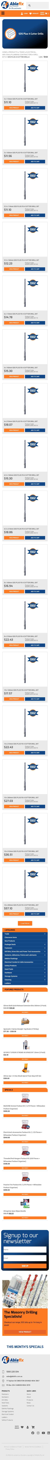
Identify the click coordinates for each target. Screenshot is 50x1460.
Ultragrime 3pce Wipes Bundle (14, 1211)
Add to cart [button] (35, 108)
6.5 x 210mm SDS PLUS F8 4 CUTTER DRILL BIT (21, 529)
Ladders (8, 983)
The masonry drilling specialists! (20, 1314)
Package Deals (10, 944)
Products (13, 52)
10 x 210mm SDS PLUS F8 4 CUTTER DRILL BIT (21, 744)
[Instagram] (38, 1432)
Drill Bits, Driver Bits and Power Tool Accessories (22, 951)
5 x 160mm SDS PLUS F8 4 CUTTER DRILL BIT (21, 153)
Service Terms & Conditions (33, 1447)
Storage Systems (11, 976)
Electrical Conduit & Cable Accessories (19, 962)
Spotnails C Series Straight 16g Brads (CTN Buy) (21, 1029)
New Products (10, 941)
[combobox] (37, 5)
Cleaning (8, 980)
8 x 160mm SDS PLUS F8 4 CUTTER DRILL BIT (21, 583)
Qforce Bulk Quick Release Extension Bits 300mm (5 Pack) (24, 1006)
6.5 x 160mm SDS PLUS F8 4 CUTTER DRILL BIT (21, 475)
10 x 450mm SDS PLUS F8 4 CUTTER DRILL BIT (21, 905)
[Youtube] (43, 1432)
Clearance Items (11, 937)
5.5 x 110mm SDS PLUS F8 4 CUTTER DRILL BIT (21, 206)
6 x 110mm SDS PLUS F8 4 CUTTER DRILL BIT (21, 314)
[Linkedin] (48, 1432)
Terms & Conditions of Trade (13, 1447)
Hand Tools (9, 969)
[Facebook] (32, 1432)
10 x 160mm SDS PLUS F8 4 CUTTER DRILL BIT (21, 690)
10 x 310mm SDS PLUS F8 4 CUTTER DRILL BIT (21, 851)
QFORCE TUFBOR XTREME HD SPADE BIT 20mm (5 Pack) (24, 1052)
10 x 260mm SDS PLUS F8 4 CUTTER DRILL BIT (21, 798)
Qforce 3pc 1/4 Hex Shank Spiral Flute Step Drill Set (22, 1076)
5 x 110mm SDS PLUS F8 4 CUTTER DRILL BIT (21, 99)
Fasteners (8, 948)
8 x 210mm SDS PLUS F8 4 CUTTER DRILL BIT (21, 636)
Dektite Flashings (11, 958)
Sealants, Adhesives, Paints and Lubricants (21, 955)
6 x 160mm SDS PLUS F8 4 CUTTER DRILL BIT (21, 368)
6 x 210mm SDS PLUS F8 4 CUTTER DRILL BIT (21, 421)
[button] (25, 923)
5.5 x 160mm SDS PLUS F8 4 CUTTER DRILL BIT (21, 260)
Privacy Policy (10, 1449)
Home (4, 52)
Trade (7, 934)
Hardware (8, 973)
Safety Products (11, 966)
